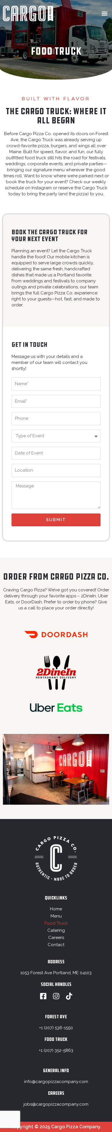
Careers (56, 937)
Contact (56, 944)
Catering (56, 930)
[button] (104, 13)
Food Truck (56, 923)
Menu (56, 916)
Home (56, 908)
